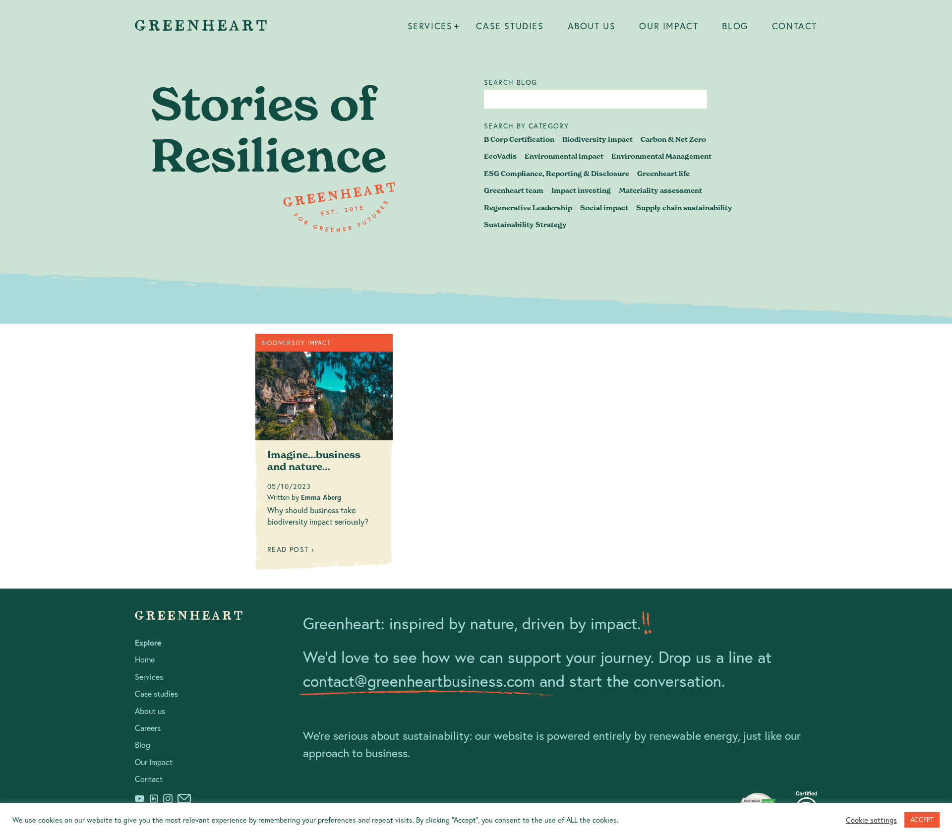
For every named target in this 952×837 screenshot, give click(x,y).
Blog (735, 26)
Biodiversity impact (597, 139)
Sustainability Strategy (525, 224)
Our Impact (668, 26)
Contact (794, 26)
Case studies (509, 26)
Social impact (604, 207)
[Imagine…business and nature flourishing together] (324, 456)
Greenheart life (663, 173)
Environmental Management (661, 156)
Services (430, 26)
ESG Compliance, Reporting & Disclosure (556, 173)
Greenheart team (513, 190)
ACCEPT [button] (922, 820)
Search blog (510, 82)
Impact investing (581, 190)
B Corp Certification (519, 139)
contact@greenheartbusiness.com (419, 680)
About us (592, 26)
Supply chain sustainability (684, 207)
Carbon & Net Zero (673, 139)
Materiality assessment (660, 190)
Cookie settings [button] (871, 820)
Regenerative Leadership (528, 207)
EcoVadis (500, 156)
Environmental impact (564, 156)
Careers (148, 727)
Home (145, 659)
